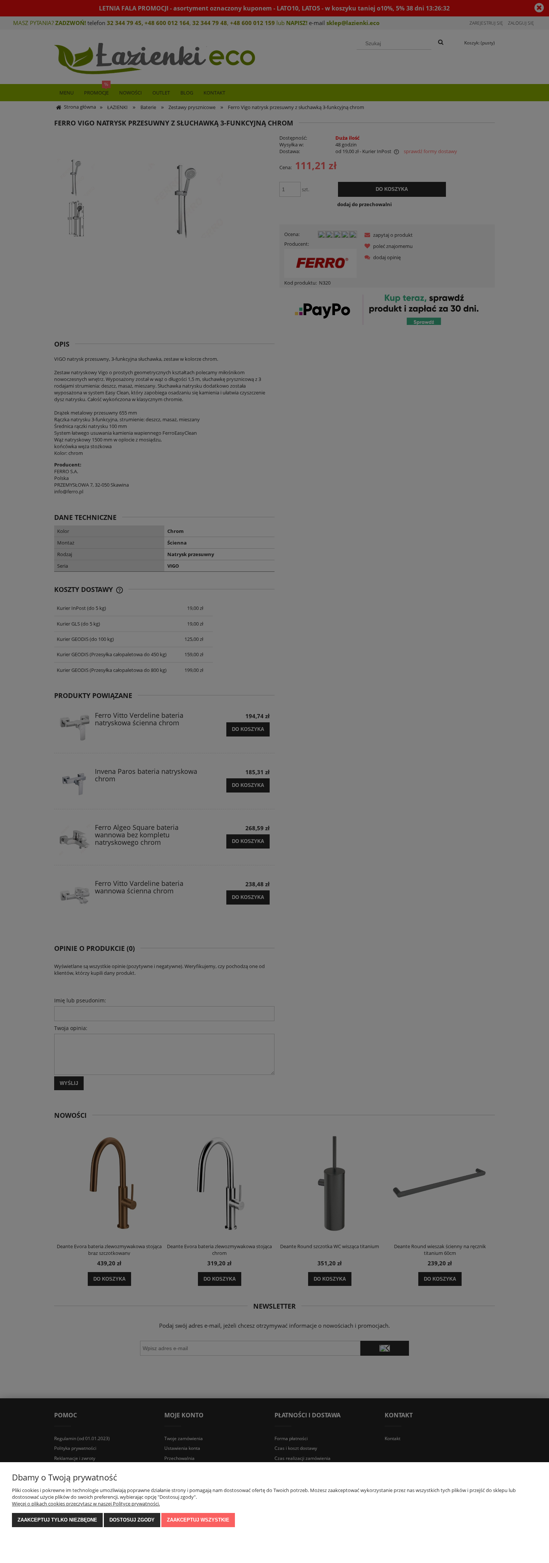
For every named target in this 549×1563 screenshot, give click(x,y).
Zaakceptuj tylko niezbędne (57, 1520)
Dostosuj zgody (132, 1520)
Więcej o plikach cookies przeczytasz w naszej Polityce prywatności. (86, 1503)
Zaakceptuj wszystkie (198, 1520)
